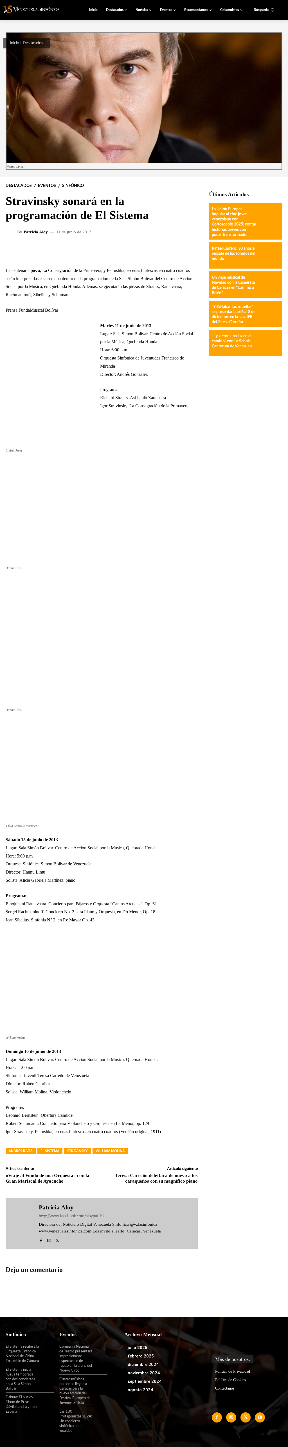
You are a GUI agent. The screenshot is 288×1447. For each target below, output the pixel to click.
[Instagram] (49, 1240)
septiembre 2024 (144, 1381)
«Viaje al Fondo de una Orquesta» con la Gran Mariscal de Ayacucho (47, 1178)
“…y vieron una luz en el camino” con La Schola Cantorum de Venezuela (232, 341)
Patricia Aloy (36, 232)
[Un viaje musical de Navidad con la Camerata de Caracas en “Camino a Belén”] (269, 284)
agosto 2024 (140, 1389)
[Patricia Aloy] (12, 232)
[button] (264, 10)
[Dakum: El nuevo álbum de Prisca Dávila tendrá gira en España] (46, 1401)
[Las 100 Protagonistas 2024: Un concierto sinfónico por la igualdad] (100, 1416)
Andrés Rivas (21, 1151)
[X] (57, 1240)
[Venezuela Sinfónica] (34, 9)
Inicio (14, 43)
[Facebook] (41, 1240)
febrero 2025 (141, 1356)
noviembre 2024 (144, 1372)
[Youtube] (260, 1417)
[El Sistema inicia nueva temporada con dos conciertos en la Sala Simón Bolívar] (46, 1374)
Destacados (33, 43)
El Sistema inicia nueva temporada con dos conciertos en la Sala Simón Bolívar (20, 1379)
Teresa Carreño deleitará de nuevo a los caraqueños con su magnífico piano (156, 1178)
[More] (154, 250)
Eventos (47, 186)
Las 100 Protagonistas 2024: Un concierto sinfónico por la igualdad (75, 1421)
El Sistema (49, 1151)
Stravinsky (77, 1151)
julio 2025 (137, 1347)
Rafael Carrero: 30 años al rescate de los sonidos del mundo (233, 254)
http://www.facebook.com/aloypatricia (72, 1216)
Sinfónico (73, 186)
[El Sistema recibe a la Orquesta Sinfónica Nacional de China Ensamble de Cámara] (46, 1351)
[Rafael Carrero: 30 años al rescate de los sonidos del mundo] (269, 255)
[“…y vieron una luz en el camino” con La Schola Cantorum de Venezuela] (269, 343)
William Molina (110, 1151)
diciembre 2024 (143, 1364)
